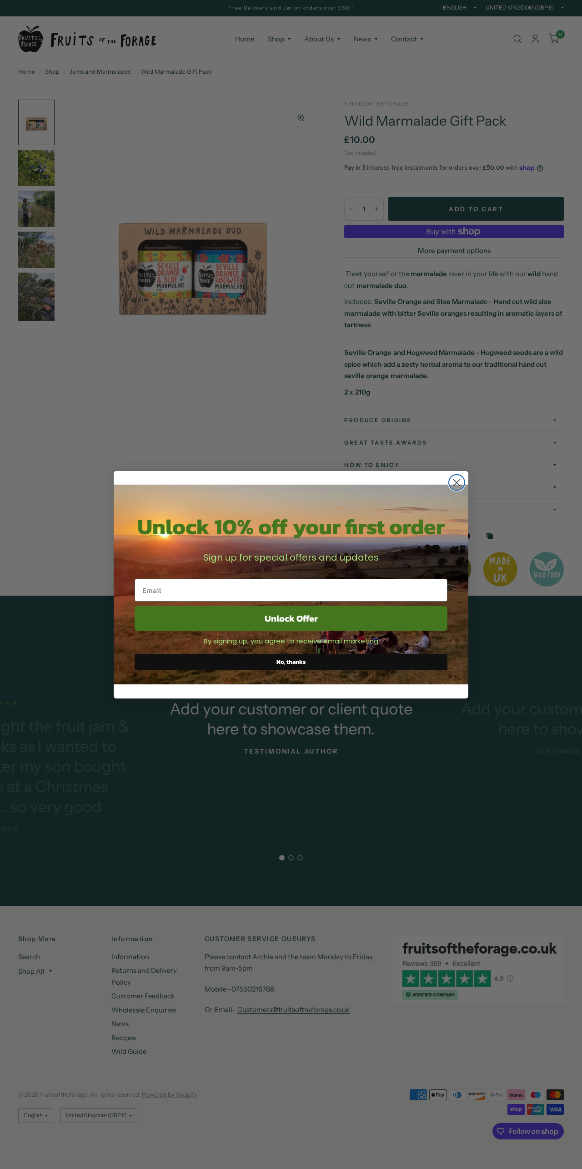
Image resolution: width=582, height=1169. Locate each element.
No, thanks (291, 662)
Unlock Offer (291, 618)
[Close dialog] (457, 483)
